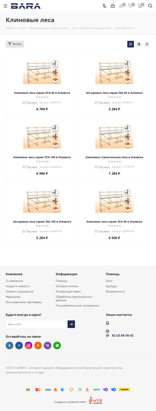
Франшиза (13, 297)
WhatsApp (57, 345)
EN (127, 335)
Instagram (28, 345)
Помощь (62, 281)
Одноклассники (38, 345)
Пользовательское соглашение (77, 305)
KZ (113, 335)
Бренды (111, 286)
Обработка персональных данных (74, 298)
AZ (132, 335)
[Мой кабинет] (113, 6)
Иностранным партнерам (23, 302)
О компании (14, 281)
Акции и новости (18, 286)
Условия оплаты (67, 286)
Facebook (19, 345)
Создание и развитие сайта (70, 402)
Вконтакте (9, 345)
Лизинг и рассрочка (19, 291)
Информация (66, 274)
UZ (118, 335)
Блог (109, 281)
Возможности (115, 291)
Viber (47, 345)
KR (123, 335)
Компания (14, 274)
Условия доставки (68, 291)
